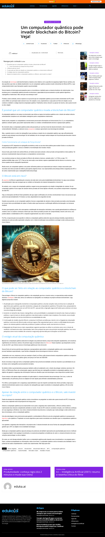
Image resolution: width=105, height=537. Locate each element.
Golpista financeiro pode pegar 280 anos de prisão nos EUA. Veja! (95, 87)
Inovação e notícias (52, 22)
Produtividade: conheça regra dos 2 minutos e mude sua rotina (23, 473)
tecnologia (13, 82)
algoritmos (5, 418)
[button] (90, 6)
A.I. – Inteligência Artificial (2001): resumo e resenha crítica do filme (78, 473)
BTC (48, 448)
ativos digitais (12, 448)
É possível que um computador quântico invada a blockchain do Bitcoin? (26, 64)
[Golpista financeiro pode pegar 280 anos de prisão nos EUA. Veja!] (83, 86)
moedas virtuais (45, 450)
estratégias (10, 297)
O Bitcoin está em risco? (13, 68)
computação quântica (58, 448)
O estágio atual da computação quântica (18, 72)
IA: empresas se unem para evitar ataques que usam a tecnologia (95, 57)
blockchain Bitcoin (39, 448)
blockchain (28, 448)
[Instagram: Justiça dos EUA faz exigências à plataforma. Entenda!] (83, 96)
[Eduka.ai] (10, 53)
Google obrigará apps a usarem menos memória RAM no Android (95, 67)
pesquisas (31, 129)
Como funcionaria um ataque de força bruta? (21, 66)
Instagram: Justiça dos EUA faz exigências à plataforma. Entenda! (95, 98)
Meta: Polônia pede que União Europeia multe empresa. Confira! (95, 77)
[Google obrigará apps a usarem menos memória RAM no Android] (83, 66)
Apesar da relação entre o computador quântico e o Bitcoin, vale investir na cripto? (29, 74)
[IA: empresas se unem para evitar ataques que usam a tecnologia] (83, 56)
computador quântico (9, 450)
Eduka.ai (14, 53)
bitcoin (20, 448)
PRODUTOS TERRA (96, 1)
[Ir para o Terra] (52, 2)
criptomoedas (22, 450)
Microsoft (49, 343)
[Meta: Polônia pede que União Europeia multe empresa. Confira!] (83, 76)
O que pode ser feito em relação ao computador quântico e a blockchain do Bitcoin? (29, 70)
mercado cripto (33, 450)
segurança (6, 180)
